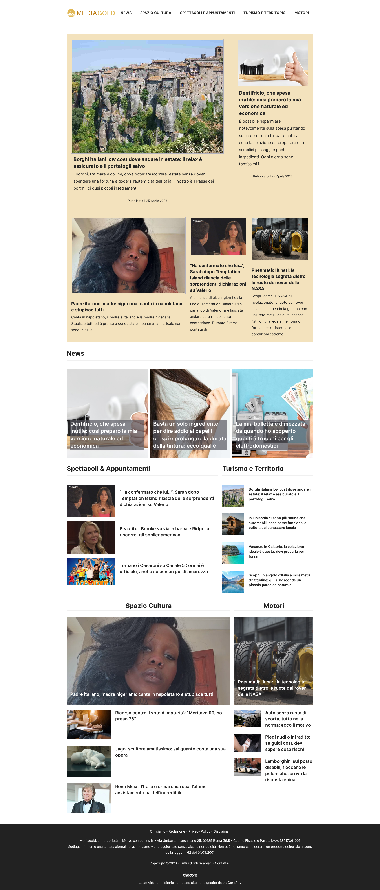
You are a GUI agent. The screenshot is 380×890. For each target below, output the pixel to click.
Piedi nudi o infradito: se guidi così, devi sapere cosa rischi (287, 743)
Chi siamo (157, 831)
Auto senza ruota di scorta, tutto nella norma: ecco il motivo (288, 719)
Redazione (177, 831)
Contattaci (223, 863)
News (126, 13)
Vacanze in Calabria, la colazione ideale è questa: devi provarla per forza (276, 551)
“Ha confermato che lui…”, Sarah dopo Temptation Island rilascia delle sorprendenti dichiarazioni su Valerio (218, 278)
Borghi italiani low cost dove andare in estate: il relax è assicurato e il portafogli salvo (281, 494)
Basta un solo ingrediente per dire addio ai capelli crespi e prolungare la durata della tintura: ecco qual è (190, 435)
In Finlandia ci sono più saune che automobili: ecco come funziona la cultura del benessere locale (277, 523)
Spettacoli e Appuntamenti (207, 13)
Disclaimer (222, 831)
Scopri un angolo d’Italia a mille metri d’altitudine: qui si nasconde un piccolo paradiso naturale (279, 580)
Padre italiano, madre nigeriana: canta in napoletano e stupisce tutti (141, 694)
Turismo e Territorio (264, 13)
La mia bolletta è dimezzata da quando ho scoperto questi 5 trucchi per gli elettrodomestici (270, 435)
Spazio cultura (155, 13)
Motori (301, 13)
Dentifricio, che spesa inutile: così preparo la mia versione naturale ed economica (103, 435)
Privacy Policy (199, 831)
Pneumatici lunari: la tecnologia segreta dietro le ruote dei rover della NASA (272, 688)
